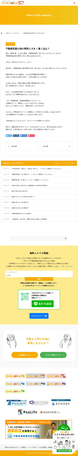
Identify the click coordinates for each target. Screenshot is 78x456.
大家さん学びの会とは (11, 447)
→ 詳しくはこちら (66, 266)
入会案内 (23, 447)
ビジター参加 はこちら (53, 355)
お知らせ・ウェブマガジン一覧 (64, 163)
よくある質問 (42, 447)
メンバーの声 (32, 447)
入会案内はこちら (25, 355)
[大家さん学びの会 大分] (15, 391)
